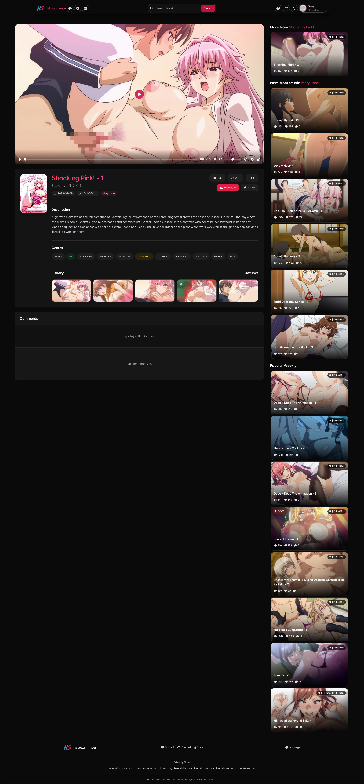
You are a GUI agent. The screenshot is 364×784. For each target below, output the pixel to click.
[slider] (110, 159)
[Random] (286, 8)
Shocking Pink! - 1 (77, 178)
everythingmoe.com (121, 768)
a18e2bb (213, 779)
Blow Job (105, 256)
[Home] (70, 8)
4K (71, 256)
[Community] (278, 8)
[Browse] (77, 8)
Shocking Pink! (301, 27)
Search (208, 8)
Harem (218, 256)
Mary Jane (109, 193)
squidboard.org (163, 768)
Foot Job (201, 256)
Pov (232, 256)
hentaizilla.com (183, 768)
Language (294, 747)
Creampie (182, 256)
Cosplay (163, 256)
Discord (186, 747)
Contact (169, 747)
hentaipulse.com (204, 768)
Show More (251, 272)
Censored (144, 256)
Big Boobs (86, 256)
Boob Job (124, 256)
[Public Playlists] (85, 8)
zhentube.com (246, 768)
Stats (200, 747)
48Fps (58, 256)
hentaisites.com (225, 768)
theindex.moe (144, 768)
